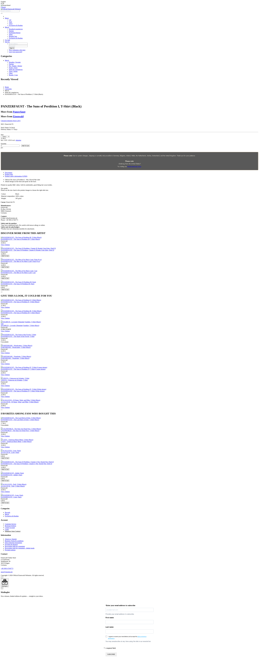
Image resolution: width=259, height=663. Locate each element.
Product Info (9, 174)
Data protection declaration (13, 543)
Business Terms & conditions (14, 541)
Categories (8, 89)
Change (3, 7)
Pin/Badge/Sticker (14, 33)
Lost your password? (15, 52)
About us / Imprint (11, 539)
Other (11, 73)
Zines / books (13, 71)
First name (110, 618)
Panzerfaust (19, 111)
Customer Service (10, 524)
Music (7, 18)
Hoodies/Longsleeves (16, 29)
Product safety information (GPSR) (16, 176)
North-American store (134, 166)
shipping (18, 140)
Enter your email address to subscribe (120, 605)
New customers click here (17, 50)
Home (7, 87)
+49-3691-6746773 (7, 568)
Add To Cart (25, 145)
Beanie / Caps (13, 75)
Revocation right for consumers (15, 546)
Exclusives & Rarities (16, 25)
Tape (10, 22)
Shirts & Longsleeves (16, 69)
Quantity (3, 144)
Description (8, 172)
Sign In (7, 42)
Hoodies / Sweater (15, 62)
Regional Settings (10, 526)
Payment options (10, 550)
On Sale (7, 40)
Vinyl (10, 23)
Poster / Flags (13, 68)
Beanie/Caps (13, 36)
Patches (11, 31)
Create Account (10, 527)
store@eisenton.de (7, 572)
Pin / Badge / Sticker (15, 66)
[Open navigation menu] (1, 13)
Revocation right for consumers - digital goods (19, 548)
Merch (7, 27)
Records (7, 512)
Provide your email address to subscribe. (120, 614)
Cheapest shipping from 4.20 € (10, 121)
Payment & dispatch (11, 544)
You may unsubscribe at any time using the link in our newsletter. (128, 641)
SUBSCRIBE (111, 654)
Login (7, 529)
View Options (5, 245)
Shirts (11, 34)
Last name (110, 627)
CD (10, 20)
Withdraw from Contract (12, 531)
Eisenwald (18, 116)
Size (2, 135)
